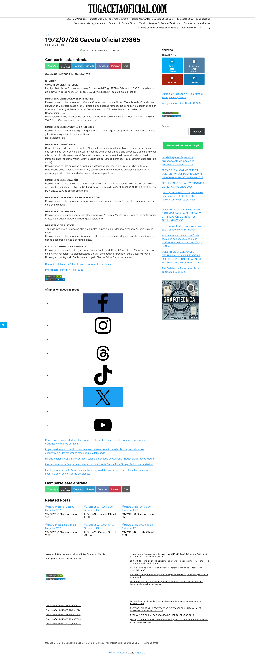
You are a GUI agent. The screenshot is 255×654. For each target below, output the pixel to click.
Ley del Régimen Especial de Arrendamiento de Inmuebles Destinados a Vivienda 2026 (178, 161)
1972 (47, 35)
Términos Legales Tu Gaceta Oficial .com (159, 23)
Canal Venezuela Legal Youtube (89, 23)
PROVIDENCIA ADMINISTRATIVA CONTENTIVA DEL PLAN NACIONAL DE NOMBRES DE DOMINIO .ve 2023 (182, 174)
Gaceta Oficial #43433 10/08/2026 (63, 619)
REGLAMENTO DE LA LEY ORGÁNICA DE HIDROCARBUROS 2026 (162, 615)
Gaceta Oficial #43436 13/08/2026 (63, 605)
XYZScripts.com (140, 653)
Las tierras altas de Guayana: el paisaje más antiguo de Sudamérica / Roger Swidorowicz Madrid (99, 464)
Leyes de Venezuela (77, 19)
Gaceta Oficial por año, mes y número (109, 19)
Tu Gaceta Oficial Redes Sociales (193, 19)
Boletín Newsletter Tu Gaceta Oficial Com (152, 19)
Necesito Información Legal (183, 145)
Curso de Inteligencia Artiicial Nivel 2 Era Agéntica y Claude (78, 264)
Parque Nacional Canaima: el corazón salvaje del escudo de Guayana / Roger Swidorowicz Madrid (100, 458)
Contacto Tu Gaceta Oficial (122, 23)
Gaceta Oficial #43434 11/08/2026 (63, 614)
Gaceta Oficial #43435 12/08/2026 (63, 610)
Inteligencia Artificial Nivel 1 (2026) (64, 269)
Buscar (165, 126)
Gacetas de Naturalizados (197, 23)
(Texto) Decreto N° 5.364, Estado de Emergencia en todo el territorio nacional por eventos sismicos (182, 196)
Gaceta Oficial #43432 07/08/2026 (63, 624)
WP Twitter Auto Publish (117, 653)
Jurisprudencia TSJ (191, 27)
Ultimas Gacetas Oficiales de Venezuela (158, 27)
